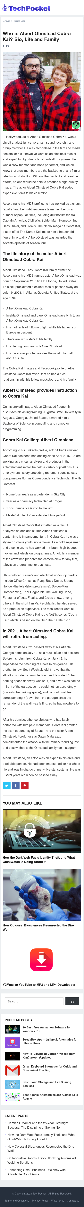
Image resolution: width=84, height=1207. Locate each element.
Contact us (73, 1200)
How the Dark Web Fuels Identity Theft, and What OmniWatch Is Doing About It (39, 859)
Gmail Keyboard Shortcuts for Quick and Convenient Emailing (50, 1068)
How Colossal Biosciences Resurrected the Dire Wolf (38, 927)
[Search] (72, 1001)
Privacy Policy (40, 1200)
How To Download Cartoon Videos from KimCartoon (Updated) (49, 1055)
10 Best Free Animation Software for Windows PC (47, 1029)
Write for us (57, 1200)
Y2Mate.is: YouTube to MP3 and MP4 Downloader (39, 984)
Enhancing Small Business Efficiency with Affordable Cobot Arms (36, 1172)
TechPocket (39, 1193)
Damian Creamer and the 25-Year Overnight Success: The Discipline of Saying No (37, 1125)
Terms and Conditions (17, 1200)
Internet (19, 21)
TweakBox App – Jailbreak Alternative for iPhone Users (50, 1041)
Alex (6, 46)
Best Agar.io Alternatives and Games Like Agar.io (50, 1096)
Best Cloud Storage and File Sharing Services (47, 1084)
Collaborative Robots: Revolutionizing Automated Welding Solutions (41, 1160)
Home (6, 21)
